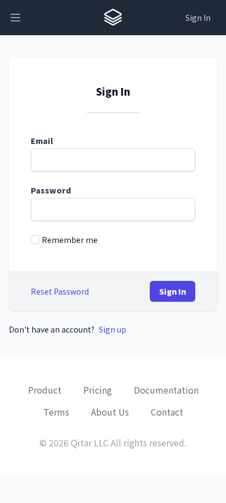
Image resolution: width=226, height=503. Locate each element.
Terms (56, 411)
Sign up (112, 329)
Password (51, 190)
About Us (110, 411)
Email (42, 140)
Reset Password (60, 291)
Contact (167, 411)
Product (44, 389)
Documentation (166, 389)
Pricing (97, 389)
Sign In (198, 17)
